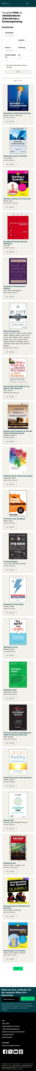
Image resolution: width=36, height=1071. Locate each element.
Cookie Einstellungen (27, 1065)
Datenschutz (16, 1065)
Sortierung (21, 47)
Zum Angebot (10, 121)
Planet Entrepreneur (11, 331)
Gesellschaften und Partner (11, 1026)
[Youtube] (15, 1053)
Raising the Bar (9, 863)
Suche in (7, 47)
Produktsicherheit (8, 1034)
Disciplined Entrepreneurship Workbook (15, 243)
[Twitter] (10, 1053)
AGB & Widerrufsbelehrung (11, 1029)
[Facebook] (5, 1053)
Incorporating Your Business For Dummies (16, 907)
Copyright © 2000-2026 (8, 1067)
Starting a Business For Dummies (17, 199)
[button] (32, 3)
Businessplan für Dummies (14, 951)
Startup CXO (8, 820)
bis (19, 55)
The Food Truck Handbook (14, 519)
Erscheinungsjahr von (10, 56)
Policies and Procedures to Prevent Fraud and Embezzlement (17, 432)
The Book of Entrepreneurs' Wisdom (14, 287)
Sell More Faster (10, 690)
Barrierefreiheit (7, 1037)
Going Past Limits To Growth (15, 156)
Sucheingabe (9, 33)
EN (27, 3)
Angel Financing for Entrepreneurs (17, 778)
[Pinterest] (21, 1053)
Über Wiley (5, 1023)
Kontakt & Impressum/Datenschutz (13, 1031)
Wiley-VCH (6, 3)
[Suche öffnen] (22, 3)
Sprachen (21, 40)
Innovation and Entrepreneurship (16, 113)
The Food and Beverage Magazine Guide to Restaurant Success (17, 734)
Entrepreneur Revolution (13, 604)
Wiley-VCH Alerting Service (11, 1045)
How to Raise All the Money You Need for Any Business (16, 387)
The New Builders (10, 562)
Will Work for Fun (10, 647)
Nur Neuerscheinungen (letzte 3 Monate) (17, 66)
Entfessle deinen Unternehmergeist (17, 476)
